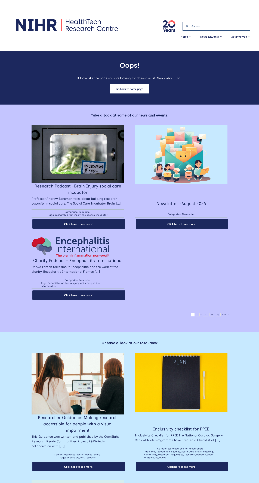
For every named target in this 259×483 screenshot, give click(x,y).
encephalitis (92, 283)
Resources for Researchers (84, 454)
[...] (118, 203)
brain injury (74, 214)
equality (175, 451)
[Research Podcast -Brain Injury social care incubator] (78, 127)
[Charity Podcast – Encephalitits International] (70, 240)
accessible (73, 457)
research (60, 214)
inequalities (176, 454)
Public (162, 457)
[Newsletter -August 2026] (181, 127)
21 (205, 314)
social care (88, 214)
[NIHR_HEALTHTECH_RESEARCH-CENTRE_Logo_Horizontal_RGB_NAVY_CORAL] (67, 20)
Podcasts (84, 211)
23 (218, 314)
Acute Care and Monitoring (197, 451)
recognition (163, 451)
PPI (82, 457)
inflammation (48, 286)
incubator (101, 214)
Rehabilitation (56, 283)
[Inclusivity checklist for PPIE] (181, 355)
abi (82, 283)
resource (163, 454)
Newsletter (188, 214)
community (150, 454)
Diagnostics (151, 457)
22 (212, 314)
